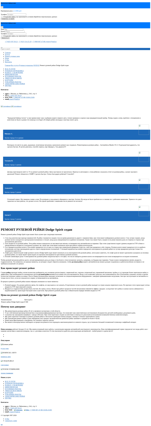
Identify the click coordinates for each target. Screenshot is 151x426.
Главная (7, 52)
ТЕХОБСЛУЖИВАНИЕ (7, 373)
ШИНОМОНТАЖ (11, 74)
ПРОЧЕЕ (8, 85)
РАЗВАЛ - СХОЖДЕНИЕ (14, 72)
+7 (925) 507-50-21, (11, 41)
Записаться (5, 38)
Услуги (7, 54)
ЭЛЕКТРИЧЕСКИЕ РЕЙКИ (15, 84)
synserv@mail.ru (51, 41)
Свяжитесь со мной (8, 19)
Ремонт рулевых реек (12, 56)
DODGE (36, 65)
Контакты (8, 62)
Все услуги (15, 65)
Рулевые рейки (5, 348)
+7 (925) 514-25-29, (25, 41)
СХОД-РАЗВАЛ (5, 365)
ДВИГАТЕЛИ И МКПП (13, 78)
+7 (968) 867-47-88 (39, 41)
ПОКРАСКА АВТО (6, 356)
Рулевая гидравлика (26, 65)
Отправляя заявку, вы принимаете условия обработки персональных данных (30, 17)
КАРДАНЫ (9, 80)
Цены (7, 58)
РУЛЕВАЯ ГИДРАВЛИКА (14, 71)
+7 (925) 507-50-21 (15, 95)
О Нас (7, 60)
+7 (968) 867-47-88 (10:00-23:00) (23, 97)
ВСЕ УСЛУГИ (10, 69)
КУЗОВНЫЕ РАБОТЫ (13, 76)
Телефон (4, 14)
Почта (3, 31)
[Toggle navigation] (1, 47)
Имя (2, 29)
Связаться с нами (11, 421)
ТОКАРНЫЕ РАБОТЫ (13, 82)
